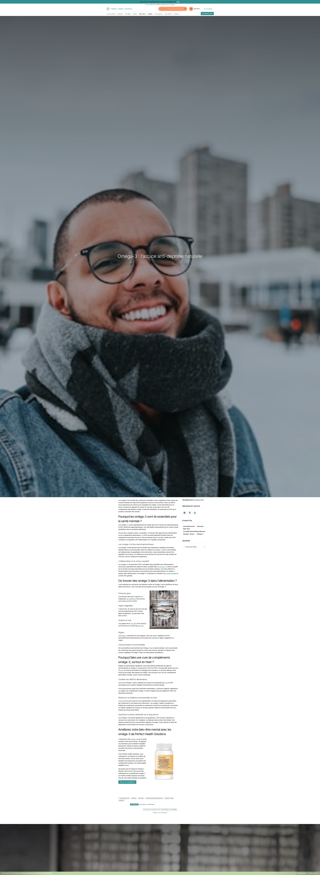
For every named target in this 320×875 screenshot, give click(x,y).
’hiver (121, 670)
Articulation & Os (124, 798)
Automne (134, 798)
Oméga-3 (121, 800)
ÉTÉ (178, 2)
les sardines (131, 599)
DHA (166, 683)
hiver (121, 701)
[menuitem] (111, 14)
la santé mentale (170, 573)
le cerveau (161, 567)
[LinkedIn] (195, 513)
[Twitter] (190, 513)
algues (123, 636)
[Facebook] (184, 513)
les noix (141, 626)
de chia (133, 623)
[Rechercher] (185, 9)
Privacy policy (56, 873)
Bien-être (141, 798)
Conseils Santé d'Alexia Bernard (154, 798)
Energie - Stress (169, 798)
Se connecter (208, 9)
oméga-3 (134, 739)
